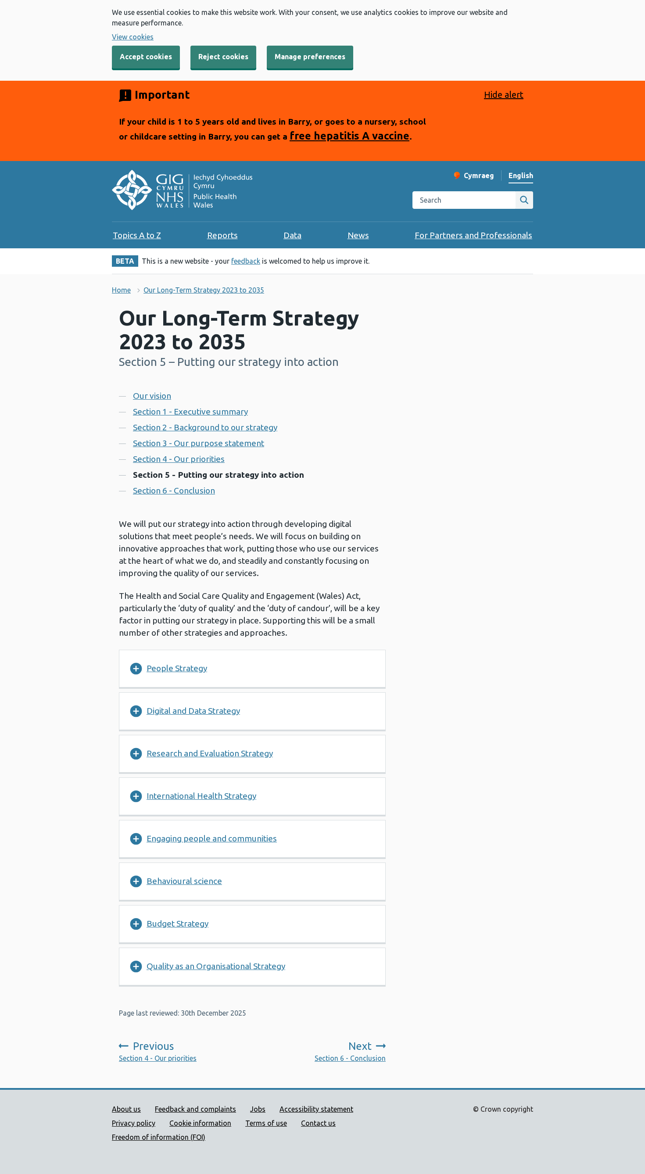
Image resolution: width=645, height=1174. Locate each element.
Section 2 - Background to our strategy (205, 427)
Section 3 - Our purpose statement (198, 443)
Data (292, 235)
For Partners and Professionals (473, 235)
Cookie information (200, 1123)
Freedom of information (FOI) (158, 1137)
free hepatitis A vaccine (349, 135)
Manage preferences (310, 57)
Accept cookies (146, 57)
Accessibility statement (316, 1109)
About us (126, 1109)
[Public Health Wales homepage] (182, 191)
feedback (245, 261)
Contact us (318, 1123)
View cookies (133, 37)
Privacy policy (133, 1123)
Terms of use (266, 1123)
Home (121, 290)
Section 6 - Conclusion (174, 490)
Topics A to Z (137, 235)
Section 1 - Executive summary (190, 411)
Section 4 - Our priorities (179, 459)
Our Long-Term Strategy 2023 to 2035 (203, 290)
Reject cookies (223, 57)
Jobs (257, 1109)
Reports (222, 235)
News (358, 235)
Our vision (152, 396)
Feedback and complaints (195, 1109)
